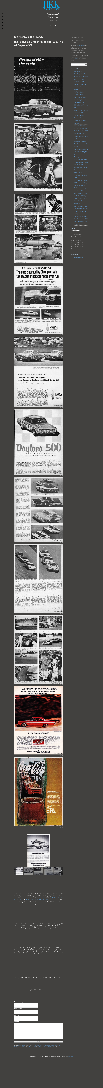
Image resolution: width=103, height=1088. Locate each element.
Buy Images (80, 45)
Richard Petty (23, 1046)
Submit (38, 1041)
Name (18, 1002)
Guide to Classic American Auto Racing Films (80, 175)
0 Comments (34, 49)
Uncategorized (78, 257)
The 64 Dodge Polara (31, 1046)
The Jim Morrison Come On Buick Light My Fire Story (81, 151)
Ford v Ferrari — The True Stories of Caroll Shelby (80, 144)
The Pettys (54, 1046)
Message (16, 1022)
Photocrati (70, 1056)
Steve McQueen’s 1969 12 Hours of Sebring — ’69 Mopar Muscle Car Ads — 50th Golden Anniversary (81, 198)
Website (16, 1015)
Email (18, 1008)
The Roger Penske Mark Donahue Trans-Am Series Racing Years (81, 159)
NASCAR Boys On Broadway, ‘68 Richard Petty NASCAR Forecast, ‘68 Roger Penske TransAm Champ (81, 76)
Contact (76, 59)
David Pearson (50, 1045)
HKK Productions (26, 49)
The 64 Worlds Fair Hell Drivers (44, 1046)
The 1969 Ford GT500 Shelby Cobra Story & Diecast (80, 167)
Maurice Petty (17, 1046)
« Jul (72, 251)
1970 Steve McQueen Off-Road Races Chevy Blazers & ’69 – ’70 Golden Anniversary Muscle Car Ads (80, 185)
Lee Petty (59, 1045)
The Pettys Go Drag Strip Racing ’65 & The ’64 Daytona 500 (80, 99)
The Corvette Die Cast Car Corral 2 (37, 900)
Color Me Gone (43, 1045)
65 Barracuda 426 (35, 1045)
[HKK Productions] (51, 5)
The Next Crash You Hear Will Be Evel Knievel (80, 86)
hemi (55, 1045)
